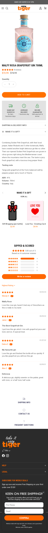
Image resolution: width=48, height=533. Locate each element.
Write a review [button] (24, 276)
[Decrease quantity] (4, 84)
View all (24, 196)
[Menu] (2, 8)
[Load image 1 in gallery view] (24, 39)
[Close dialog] (43, 492)
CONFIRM (24, 518)
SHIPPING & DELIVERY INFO (14, 125)
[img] (7, 292)
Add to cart (23, 95)
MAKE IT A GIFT (24, 192)
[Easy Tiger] (24, 8)
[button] (8, 70)
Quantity (5, 79)
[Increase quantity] (14, 84)
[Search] (8, 8)
